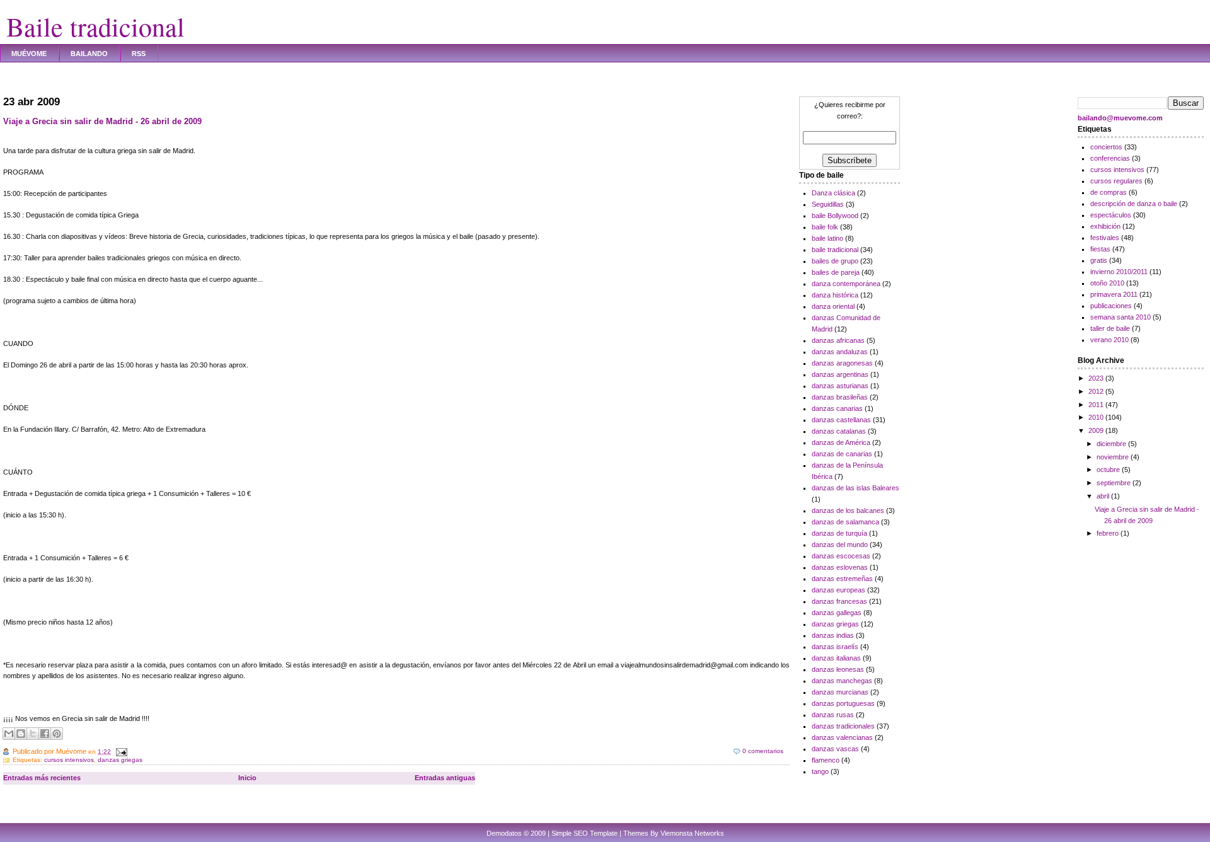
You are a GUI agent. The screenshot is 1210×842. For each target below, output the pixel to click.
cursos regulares (1116, 181)
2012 (1096, 391)
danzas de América (841, 442)
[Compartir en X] (32, 733)
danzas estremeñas (842, 578)
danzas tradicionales (843, 726)
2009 (1096, 430)
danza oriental (833, 306)
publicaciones (1111, 305)
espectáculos (1110, 215)
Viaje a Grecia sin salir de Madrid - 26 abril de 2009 (102, 121)
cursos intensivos (69, 759)
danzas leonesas (838, 669)
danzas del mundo (840, 544)
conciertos (1106, 147)
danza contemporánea (846, 283)
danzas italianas (836, 658)
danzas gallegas (836, 612)
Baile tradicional (95, 26)
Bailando (89, 53)
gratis (1098, 260)
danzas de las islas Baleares (855, 488)
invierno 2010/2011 (1119, 271)
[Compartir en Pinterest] (56, 733)
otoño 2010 (1107, 283)
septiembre (1114, 483)
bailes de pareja (836, 272)
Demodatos (504, 833)
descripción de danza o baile (1133, 203)
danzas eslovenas (840, 567)
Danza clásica (833, 193)
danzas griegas (120, 759)
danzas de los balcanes (848, 510)
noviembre (1114, 457)
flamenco (825, 760)
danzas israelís (835, 646)
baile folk (825, 227)
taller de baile (1110, 328)
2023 (1096, 378)
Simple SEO (569, 833)
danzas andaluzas (840, 351)
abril (1104, 496)
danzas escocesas (841, 556)
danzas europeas (838, 590)
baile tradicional (835, 249)
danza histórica (835, 295)
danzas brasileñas (840, 397)
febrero (1109, 533)
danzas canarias (837, 408)
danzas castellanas (841, 420)
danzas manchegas (842, 680)
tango (820, 771)
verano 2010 (1109, 339)
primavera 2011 (1114, 294)
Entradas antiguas (445, 777)
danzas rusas (833, 714)
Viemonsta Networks (692, 833)
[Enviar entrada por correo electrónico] (120, 751)
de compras (1108, 192)
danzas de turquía (839, 533)
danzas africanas (838, 340)
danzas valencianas (842, 737)
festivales (1104, 237)
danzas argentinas (840, 374)
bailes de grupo (835, 261)
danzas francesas (839, 601)
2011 (1096, 404)
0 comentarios (762, 750)
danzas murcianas (840, 692)
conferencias (1110, 158)
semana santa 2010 (1120, 317)
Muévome (29, 53)
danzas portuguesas (843, 703)
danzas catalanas (839, 431)
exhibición (1105, 226)
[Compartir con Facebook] (44, 733)
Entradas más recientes (42, 777)
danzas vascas (835, 749)
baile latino (827, 238)
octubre (1109, 469)
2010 (1096, 417)
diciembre (1112, 443)
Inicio (247, 777)
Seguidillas (828, 204)
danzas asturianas (840, 385)
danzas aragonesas (842, 363)
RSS (139, 53)
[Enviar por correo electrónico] (9, 733)
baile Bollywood (835, 215)
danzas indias (833, 635)
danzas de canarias (842, 454)
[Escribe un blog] (20, 733)
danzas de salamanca (845, 522)
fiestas (1100, 249)
